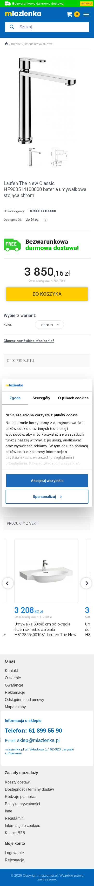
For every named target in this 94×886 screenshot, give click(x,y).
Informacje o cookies (22, 826)
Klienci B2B (15, 833)
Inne (8, 811)
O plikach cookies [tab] (73, 398)
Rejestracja (14, 860)
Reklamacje (15, 692)
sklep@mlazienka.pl (38, 740)
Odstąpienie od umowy (24, 700)
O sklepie (13, 678)
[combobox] (49, 324)
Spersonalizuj (44, 497)
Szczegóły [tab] (41, 398)
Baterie (16, 44)
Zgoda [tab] (15, 398)
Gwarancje (14, 685)
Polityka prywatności (22, 804)
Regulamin (14, 818)
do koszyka (47, 294)
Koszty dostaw (17, 782)
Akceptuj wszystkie (47, 481)
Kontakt (11, 671)
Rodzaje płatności (20, 797)
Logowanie (14, 853)
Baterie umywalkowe (38, 44)
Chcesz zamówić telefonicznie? (29, 341)
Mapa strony (15, 707)
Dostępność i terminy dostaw (29, 789)
